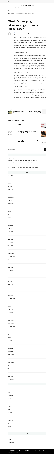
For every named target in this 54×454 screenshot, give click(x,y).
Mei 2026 (9, 183)
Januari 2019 (10, 348)
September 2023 (11, 256)
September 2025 (11, 206)
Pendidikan (10, 420)
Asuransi (10, 387)
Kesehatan (10, 415)
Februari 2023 (11, 270)
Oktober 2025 (11, 203)
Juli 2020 (9, 304)
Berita (9, 398)
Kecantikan (10, 412)
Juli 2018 (9, 365)
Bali (8, 389)
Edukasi (9, 403)
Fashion (9, 406)
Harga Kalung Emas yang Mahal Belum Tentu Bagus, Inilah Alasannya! (21, 162)
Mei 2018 (9, 371)
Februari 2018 (11, 379)
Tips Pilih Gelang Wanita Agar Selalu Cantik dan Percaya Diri (27, 132)
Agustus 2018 (11, 362)
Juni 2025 (9, 214)
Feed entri (10, 439)
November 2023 (11, 250)
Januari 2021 (10, 290)
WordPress (15, 452)
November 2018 (11, 354)
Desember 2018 (11, 351)
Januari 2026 (10, 194)
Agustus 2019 (11, 329)
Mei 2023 (9, 262)
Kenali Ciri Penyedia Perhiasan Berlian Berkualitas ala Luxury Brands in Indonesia (23, 167)
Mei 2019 (9, 337)
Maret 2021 (10, 284)
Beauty (9, 134)
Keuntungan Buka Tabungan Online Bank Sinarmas (27, 123)
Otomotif (10, 417)
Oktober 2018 (11, 357)
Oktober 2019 (11, 323)
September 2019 (11, 326)
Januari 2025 (10, 225)
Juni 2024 (9, 236)
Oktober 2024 (11, 231)
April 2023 (10, 264)
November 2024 (11, 228)
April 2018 (10, 373)
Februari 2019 (11, 345)
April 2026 (10, 186)
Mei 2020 (9, 306)
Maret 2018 (10, 376)
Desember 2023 (11, 248)
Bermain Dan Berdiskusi (27, 5)
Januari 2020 (10, 315)
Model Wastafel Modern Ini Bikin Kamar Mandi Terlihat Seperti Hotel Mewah (23, 165)
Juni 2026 (9, 180)
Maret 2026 (10, 189)
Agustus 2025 (11, 208)
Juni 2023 (9, 259)
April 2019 (10, 340)
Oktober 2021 (11, 276)
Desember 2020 (11, 292)
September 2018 (11, 359)
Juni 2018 (9, 368)
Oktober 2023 (11, 253)
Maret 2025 (10, 220)
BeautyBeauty (11, 395)
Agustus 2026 (11, 175)
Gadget (9, 409)
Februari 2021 (11, 287)
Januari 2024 (10, 245)
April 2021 (10, 281)
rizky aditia (9, 38)
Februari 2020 (11, 312)
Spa (8, 423)
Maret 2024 (10, 239)
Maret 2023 (10, 267)
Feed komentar (11, 442)
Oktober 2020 (11, 295)
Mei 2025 (9, 217)
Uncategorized (11, 429)
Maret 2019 (10, 343)
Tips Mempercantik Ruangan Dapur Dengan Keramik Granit (28, 140)
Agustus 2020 (11, 301)
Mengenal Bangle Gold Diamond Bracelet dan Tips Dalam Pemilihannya (22, 158)
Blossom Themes (42, 450)
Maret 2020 (10, 309)
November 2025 (11, 200)
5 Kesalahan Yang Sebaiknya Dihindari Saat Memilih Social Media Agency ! (22, 160)
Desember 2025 (11, 197)
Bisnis (18, 17)
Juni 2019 (9, 334)
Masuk (9, 436)
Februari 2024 (11, 242)
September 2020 (11, 298)
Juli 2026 (9, 178)
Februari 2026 (11, 192)
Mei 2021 (9, 278)
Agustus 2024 (11, 234)
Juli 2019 (9, 331)
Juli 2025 (9, 211)
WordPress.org (11, 445)
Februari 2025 (11, 222)
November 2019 (11, 320)
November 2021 (11, 273)
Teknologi (10, 426)
